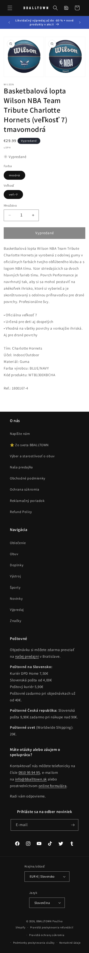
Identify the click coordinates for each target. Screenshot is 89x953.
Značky (15, 620)
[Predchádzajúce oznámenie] (9, 22)
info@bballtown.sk (31, 779)
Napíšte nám (20, 433)
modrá (17, 176)
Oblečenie (18, 543)
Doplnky (16, 565)
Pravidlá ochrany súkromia (47, 935)
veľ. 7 (16, 195)
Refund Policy (21, 512)
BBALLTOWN (44, 921)
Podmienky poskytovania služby (34, 942)
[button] (9, 7)
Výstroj (15, 576)
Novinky (16, 598)
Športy (15, 587)
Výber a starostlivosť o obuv (32, 456)
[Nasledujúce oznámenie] (79, 22)
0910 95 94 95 (29, 772)
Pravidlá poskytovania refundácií (51, 927)
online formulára (53, 785)
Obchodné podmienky (27, 478)
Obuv (14, 554)
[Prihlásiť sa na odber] (72, 825)
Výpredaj (17, 609)
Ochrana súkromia (24, 489)
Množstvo (10, 205)
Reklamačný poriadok (27, 500)
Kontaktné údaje (70, 942)
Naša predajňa (21, 467)
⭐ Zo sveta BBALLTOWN (29, 445)
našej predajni (27, 656)
